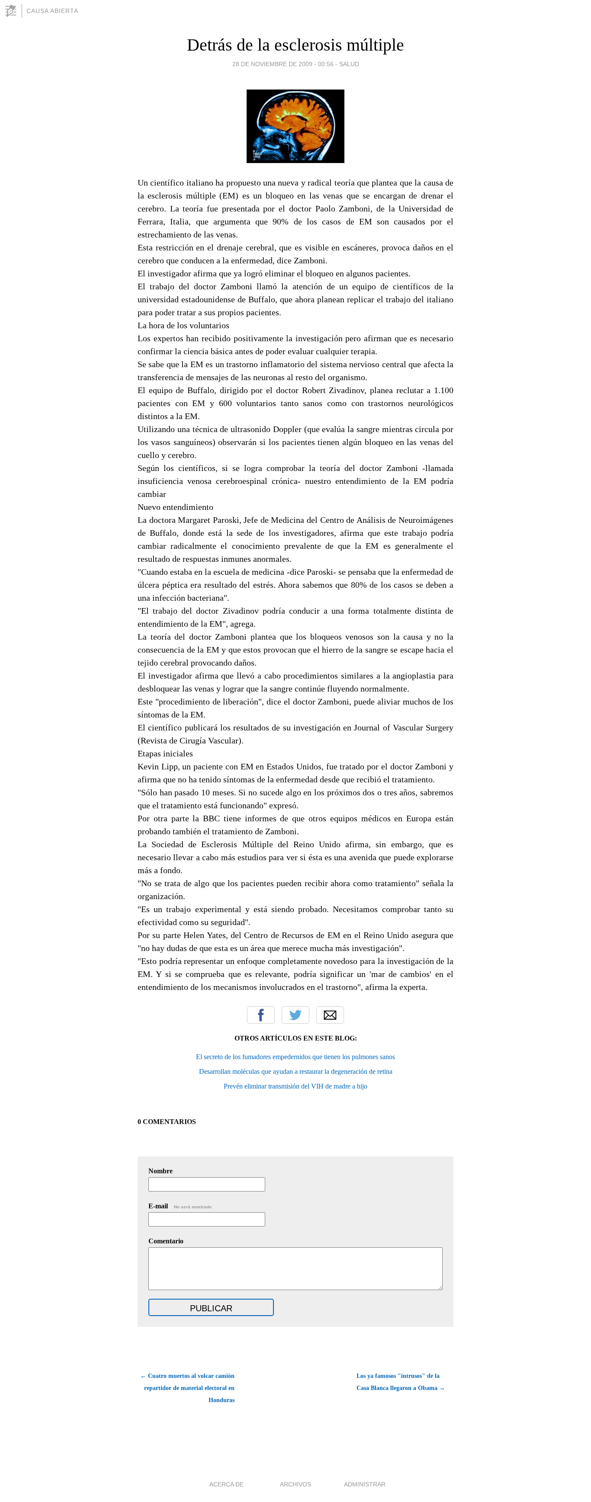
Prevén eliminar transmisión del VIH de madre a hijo (295, 1086)
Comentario (165, 1241)
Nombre (160, 1171)
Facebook (261, 1015)
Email (330, 1015)
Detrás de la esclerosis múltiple (295, 44)
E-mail (180, 1206)
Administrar (364, 1484)
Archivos (295, 1484)
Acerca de (226, 1484)
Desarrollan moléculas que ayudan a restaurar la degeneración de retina (295, 1071)
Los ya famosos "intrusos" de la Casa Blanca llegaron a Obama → (401, 1382)
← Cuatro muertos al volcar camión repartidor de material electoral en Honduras (187, 1388)
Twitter (295, 1015)
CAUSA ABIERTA (52, 10)
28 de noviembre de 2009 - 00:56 (283, 64)
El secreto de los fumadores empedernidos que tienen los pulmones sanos (295, 1056)
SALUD (349, 64)
